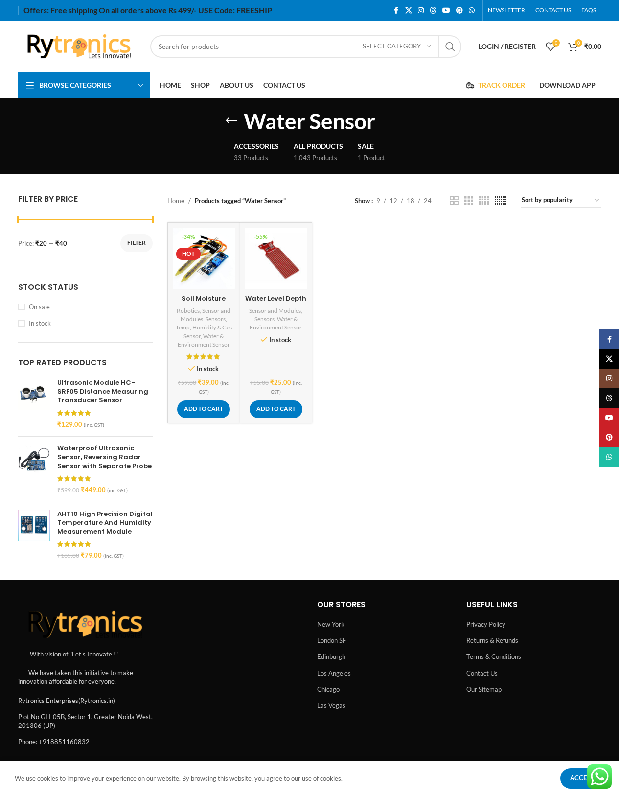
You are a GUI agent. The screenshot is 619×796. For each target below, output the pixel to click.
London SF (331, 640)
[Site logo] (79, 45)
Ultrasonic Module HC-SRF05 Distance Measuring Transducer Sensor (102, 391)
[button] (203, 409)
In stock (40, 323)
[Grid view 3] (468, 201)
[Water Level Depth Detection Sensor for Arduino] (276, 259)
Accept (582, 778)
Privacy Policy (485, 624)
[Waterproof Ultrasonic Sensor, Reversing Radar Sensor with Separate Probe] (34, 469)
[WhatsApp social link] (472, 10)
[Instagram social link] (421, 10)
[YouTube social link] (446, 10)
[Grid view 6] (500, 201)
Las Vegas (331, 705)
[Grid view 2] (454, 201)
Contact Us (482, 673)
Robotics (188, 310)
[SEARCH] (450, 46)
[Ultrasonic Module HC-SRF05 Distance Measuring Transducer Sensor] (34, 403)
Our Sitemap (484, 689)
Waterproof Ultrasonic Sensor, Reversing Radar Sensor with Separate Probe (104, 457)
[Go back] (231, 121)
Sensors (216, 319)
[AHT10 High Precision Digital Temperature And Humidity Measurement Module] (34, 535)
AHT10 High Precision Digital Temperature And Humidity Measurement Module (105, 523)
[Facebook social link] (396, 10)
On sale (39, 307)
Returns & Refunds (492, 640)
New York (330, 624)
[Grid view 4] (484, 201)
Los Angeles (334, 673)
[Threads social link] (433, 10)
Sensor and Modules (275, 310)
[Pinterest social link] (459, 10)
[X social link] (408, 10)
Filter (136, 242)
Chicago (328, 689)
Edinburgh (331, 656)
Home (175, 201)
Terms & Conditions (493, 656)
